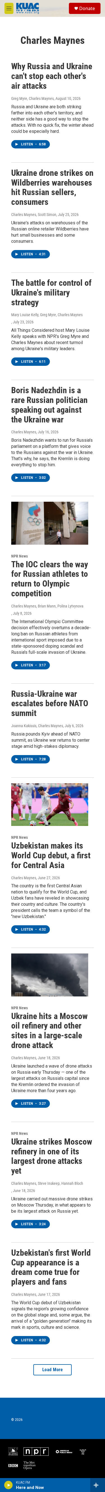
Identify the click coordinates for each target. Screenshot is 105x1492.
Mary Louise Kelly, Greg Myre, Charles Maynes (47, 315)
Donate (87, 8)
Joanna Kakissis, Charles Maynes (37, 726)
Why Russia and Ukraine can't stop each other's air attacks (51, 76)
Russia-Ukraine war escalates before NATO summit (49, 703)
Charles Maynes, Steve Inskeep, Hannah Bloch (47, 1183)
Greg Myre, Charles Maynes (32, 98)
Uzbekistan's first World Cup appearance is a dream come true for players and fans (51, 1267)
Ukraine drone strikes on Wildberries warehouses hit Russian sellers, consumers (52, 187)
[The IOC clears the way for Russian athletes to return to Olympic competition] (49, 523)
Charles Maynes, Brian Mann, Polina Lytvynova (47, 606)
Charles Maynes (23, 432)
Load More (52, 1369)
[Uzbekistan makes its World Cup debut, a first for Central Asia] (49, 804)
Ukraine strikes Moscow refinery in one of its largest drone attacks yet (51, 1156)
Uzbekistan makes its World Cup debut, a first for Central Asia (50, 855)
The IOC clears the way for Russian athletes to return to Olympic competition (49, 578)
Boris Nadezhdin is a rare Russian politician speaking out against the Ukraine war (49, 404)
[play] (8, 1485)
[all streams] (97, 1485)
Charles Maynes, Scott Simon (33, 214)
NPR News (19, 556)
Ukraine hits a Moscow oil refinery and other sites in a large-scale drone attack (49, 1030)
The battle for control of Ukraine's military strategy (51, 292)
